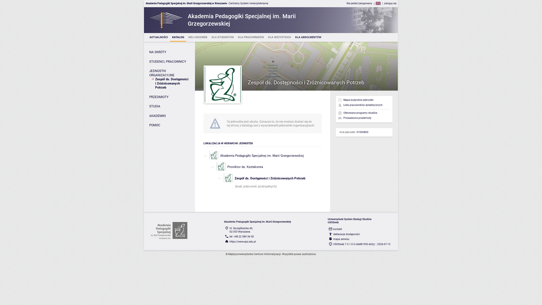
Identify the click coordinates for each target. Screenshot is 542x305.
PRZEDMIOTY (159, 97)
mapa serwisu (341, 239)
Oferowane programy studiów (360, 112)
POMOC (154, 125)
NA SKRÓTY (157, 52)
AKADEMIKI (157, 116)
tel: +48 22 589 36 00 (242, 236)
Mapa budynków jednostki (358, 99)
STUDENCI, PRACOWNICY (167, 62)
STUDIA (154, 106)
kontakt (337, 229)
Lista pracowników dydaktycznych (363, 105)
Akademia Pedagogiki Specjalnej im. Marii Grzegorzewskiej (262, 156)
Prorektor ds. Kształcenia (245, 167)
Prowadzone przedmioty (357, 117)
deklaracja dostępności (346, 234)
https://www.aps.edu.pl (243, 241)
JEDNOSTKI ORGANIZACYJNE (161, 73)
